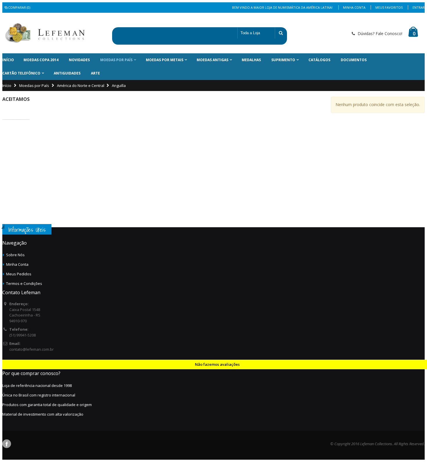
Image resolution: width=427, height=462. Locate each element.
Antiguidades (67, 73)
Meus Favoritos (389, 7)
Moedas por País (116, 59)
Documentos (354, 59)
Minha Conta (354, 7)
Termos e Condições (24, 283)
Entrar (418, 7)
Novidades (79, 59)
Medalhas (251, 59)
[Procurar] (281, 33)
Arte (95, 73)
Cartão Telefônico (21, 73)
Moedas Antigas (212, 59)
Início (6, 85)
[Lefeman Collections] (29, 33)
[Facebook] (6, 443)
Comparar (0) (19, 7)
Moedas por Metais (164, 59)
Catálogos (319, 59)
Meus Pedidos (18, 274)
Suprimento (283, 59)
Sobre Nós (15, 254)
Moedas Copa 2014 (41, 59)
